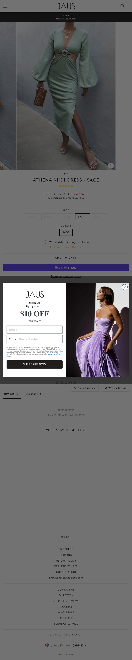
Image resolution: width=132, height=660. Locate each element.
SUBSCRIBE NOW (34, 364)
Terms (9, 356)
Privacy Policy (53, 354)
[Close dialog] (125, 287)
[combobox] (12, 339)
